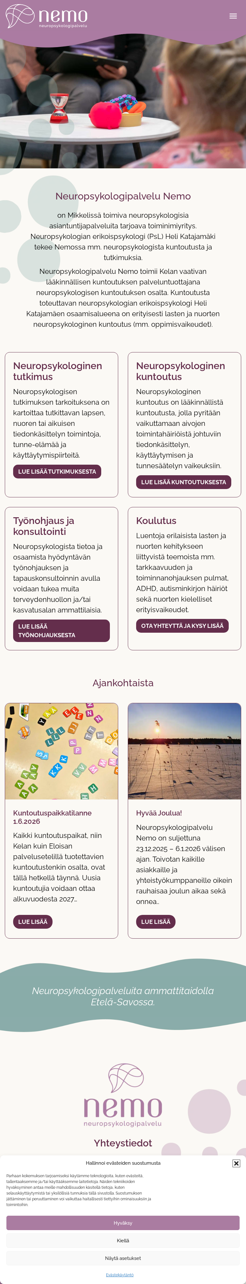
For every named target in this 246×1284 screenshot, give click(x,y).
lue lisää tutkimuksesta (57, 471)
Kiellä (123, 1241)
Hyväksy (123, 1223)
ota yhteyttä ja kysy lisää (182, 625)
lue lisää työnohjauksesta (46, 630)
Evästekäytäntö (120, 1275)
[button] (236, 1163)
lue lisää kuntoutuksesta (183, 482)
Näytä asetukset (123, 1258)
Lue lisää (32, 921)
